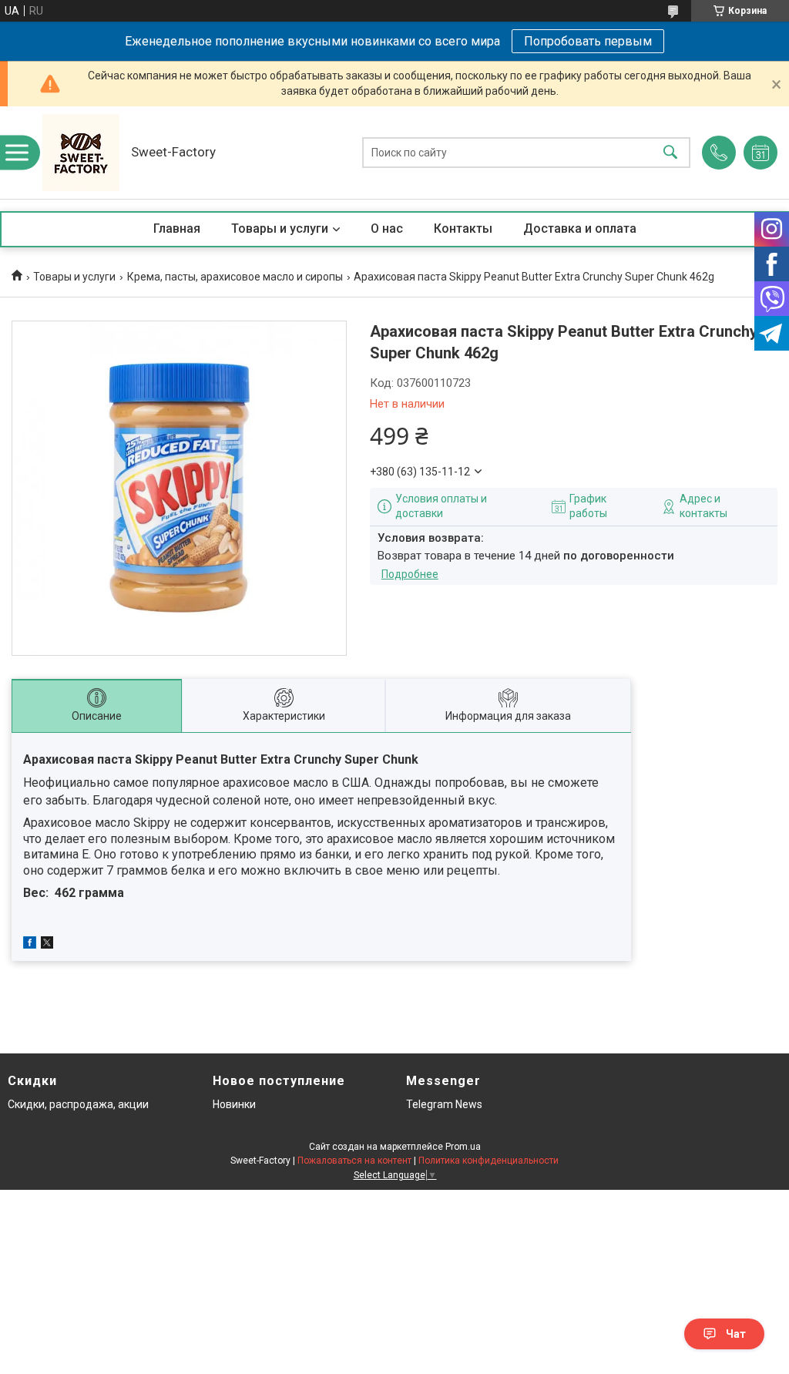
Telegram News (444, 1104)
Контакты (463, 228)
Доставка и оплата (579, 228)
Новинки (234, 1104)
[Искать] (670, 153)
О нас (387, 228)
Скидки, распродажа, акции (78, 1104)
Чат (736, 1334)
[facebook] (29, 945)
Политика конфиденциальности (488, 1160)
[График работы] (760, 153)
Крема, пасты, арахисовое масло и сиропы (235, 276)
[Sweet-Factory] (80, 152)
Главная (176, 228)
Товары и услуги (279, 228)
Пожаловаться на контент (354, 1160)
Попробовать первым (588, 41)
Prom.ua (463, 1146)
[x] (47, 945)
